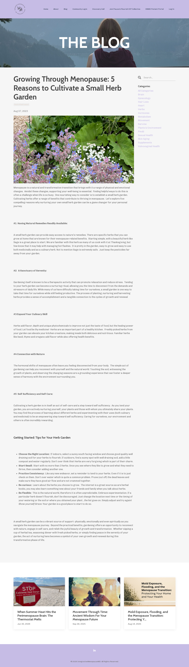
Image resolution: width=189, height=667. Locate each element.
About (55, 9)
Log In (171, 9)
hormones (143, 113)
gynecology (144, 98)
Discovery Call (98, 9)
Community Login (80, 9)
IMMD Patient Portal (154, 9)
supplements (145, 142)
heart (141, 105)
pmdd (141, 131)
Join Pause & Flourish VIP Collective (125, 9)
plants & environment (21, 104)
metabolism (144, 116)
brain (141, 94)
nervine (142, 124)
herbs (141, 109)
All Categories (145, 90)
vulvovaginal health (149, 146)
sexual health (145, 135)
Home (45, 9)
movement (144, 120)
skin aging (144, 138)
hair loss (143, 101)
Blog (65, 9)
